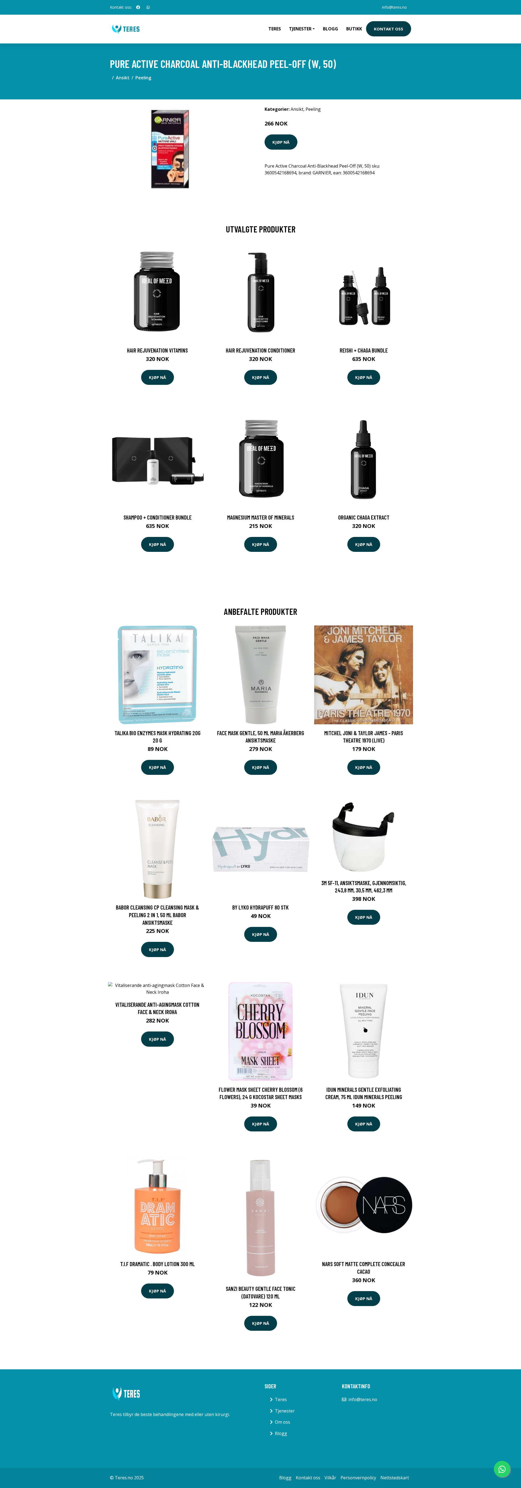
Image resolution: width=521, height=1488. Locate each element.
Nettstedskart (394, 1478)
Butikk (354, 29)
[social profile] (138, 7)
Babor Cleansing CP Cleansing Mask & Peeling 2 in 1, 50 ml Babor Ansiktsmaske (157, 915)
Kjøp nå (281, 142)
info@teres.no (394, 7)
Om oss (282, 1422)
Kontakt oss (388, 29)
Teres (274, 29)
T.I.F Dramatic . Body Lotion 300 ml (157, 1263)
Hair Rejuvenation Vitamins (157, 350)
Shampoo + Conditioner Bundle (157, 517)
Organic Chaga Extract (363, 517)
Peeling (143, 78)
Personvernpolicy (358, 1478)
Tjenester (285, 1411)
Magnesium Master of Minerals (260, 517)
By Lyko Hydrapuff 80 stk (260, 907)
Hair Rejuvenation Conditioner (260, 350)
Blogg (330, 29)
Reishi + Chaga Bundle (364, 350)
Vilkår (330, 1478)
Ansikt (122, 78)
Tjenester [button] (300, 29)
